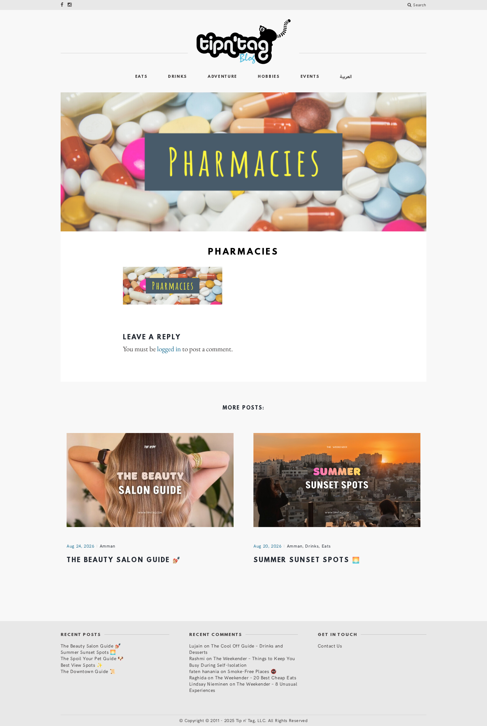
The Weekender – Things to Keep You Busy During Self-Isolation (242, 661)
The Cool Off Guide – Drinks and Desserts (236, 649)
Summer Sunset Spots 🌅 (306, 560)
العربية (346, 76)
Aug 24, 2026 (80, 546)
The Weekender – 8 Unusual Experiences (243, 687)
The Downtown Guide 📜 (88, 671)
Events (310, 76)
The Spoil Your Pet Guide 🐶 (92, 658)
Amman (107, 546)
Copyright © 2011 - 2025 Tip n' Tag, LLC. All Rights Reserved (246, 720)
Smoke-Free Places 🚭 (252, 671)
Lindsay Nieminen (208, 684)
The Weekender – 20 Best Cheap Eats (255, 677)
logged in (169, 349)
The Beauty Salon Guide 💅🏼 (124, 560)
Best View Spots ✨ (81, 665)
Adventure (222, 76)
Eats (141, 76)
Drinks (177, 76)
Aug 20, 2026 (267, 546)
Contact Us (330, 646)
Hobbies (269, 76)
